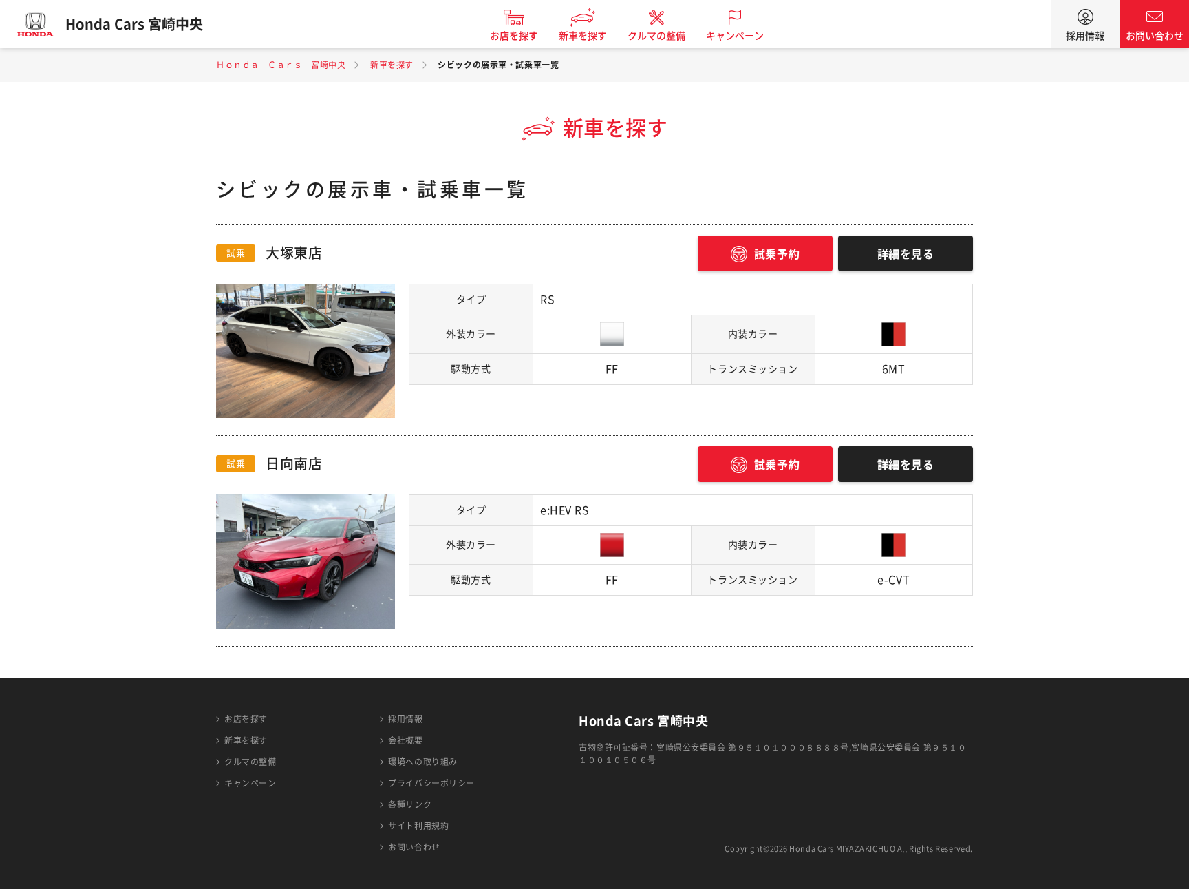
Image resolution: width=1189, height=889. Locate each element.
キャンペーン (735, 36)
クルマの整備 (656, 36)
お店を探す (514, 36)
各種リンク (409, 804)
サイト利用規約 (418, 826)
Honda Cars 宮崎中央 (134, 24)
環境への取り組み (422, 761)
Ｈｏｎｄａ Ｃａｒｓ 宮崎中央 (280, 65)
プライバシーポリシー (431, 783)
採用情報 (1085, 36)
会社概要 (405, 740)
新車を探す (583, 36)
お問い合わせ (1154, 36)
